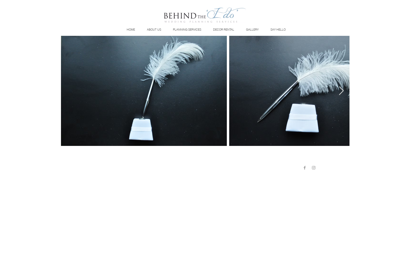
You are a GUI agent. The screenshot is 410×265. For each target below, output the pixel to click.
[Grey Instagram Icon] (313, 167)
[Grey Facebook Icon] (304, 167)
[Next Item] (341, 91)
